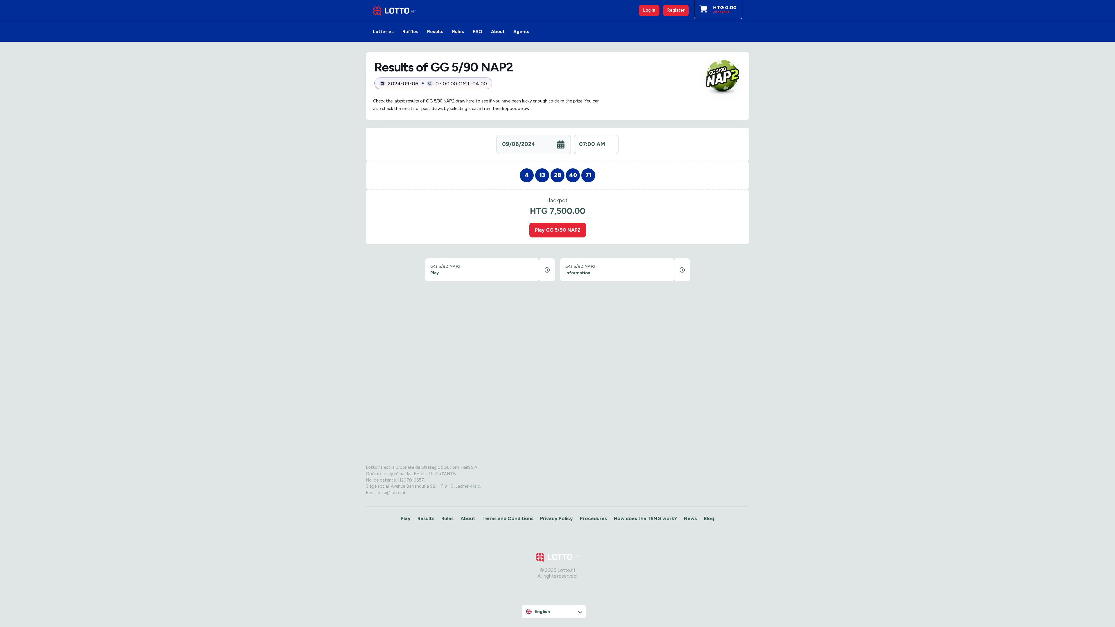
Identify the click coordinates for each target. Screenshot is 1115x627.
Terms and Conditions (507, 518)
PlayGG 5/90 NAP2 (557, 230)
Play (406, 518)
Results (435, 31)
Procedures (593, 518)
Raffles (410, 31)
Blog (709, 518)
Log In (649, 10)
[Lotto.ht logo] (394, 10)
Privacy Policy (556, 518)
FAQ (477, 31)
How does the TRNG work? (645, 518)
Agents (521, 31)
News (690, 518)
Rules (458, 31)
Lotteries (383, 31)
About (498, 31)
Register (676, 10)
